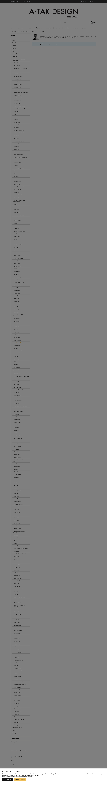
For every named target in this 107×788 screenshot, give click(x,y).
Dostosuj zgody (8, 779)
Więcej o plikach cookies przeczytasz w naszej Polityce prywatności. (17, 776)
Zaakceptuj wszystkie (19, 779)
